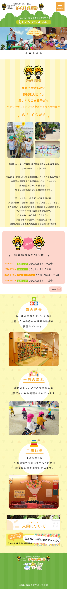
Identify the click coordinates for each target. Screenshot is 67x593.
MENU (60, 9)
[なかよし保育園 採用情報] (33, 539)
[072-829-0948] (33, 21)
